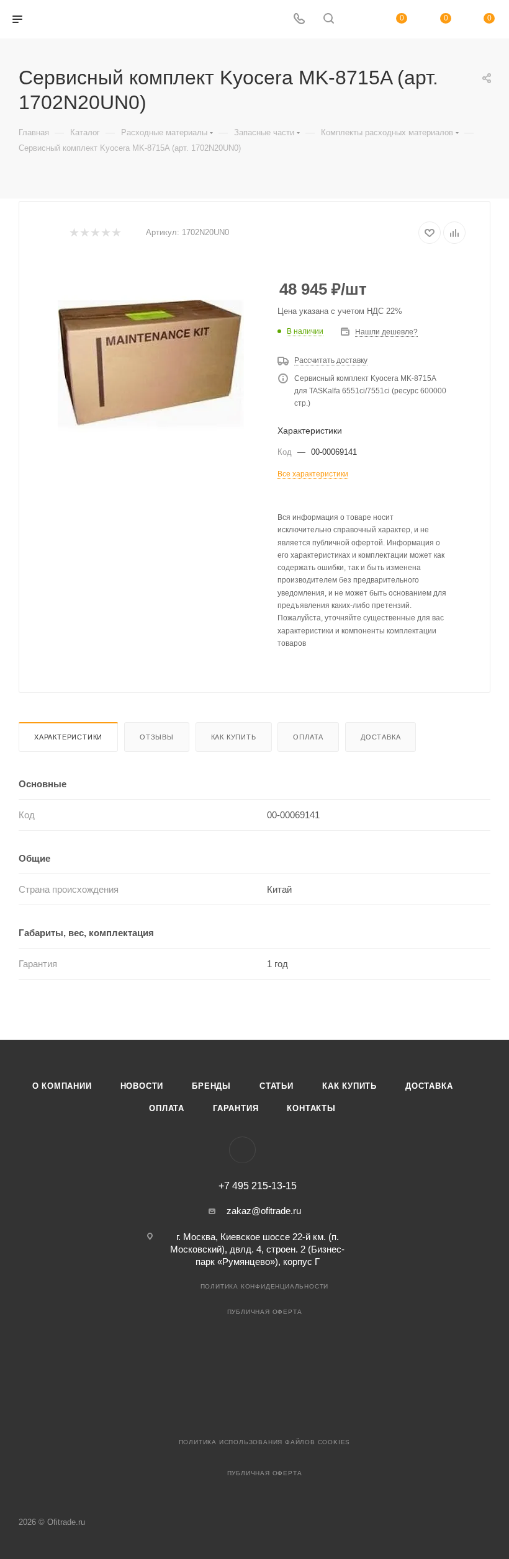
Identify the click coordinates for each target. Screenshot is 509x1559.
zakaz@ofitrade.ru (264, 1210)
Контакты (311, 1108)
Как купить (233, 737)
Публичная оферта (264, 1311)
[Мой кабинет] (358, 19)
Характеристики (68, 737)
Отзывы (157, 737)
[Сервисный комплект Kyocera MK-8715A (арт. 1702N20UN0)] (150, 364)
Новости (142, 1086)
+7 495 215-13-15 (257, 1186)
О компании (62, 1086)
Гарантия (235, 1108)
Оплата (308, 737)
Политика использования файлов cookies (265, 1442)
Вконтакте (242, 1150)
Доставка (380, 737)
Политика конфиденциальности (264, 1286)
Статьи (276, 1086)
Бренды (211, 1086)
